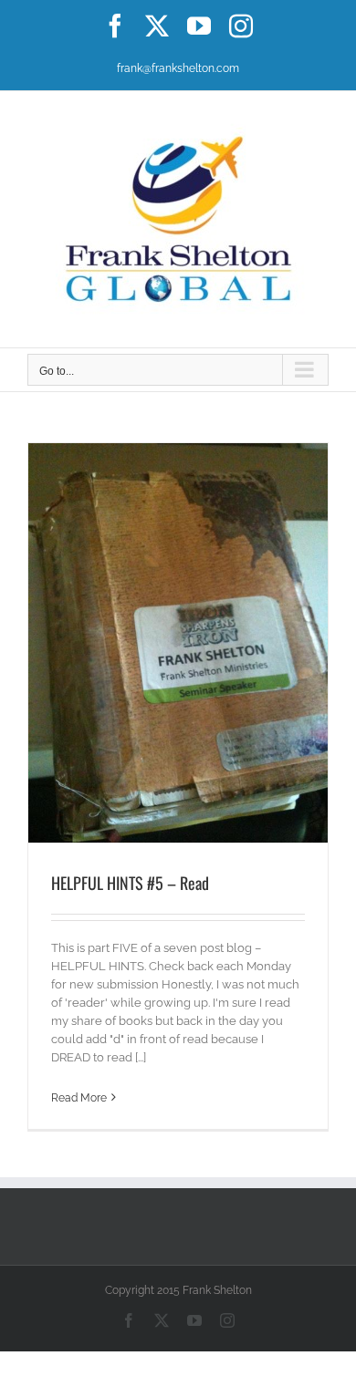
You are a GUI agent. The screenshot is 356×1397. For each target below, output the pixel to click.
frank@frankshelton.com (178, 68)
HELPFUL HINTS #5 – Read (130, 883)
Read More (79, 1098)
